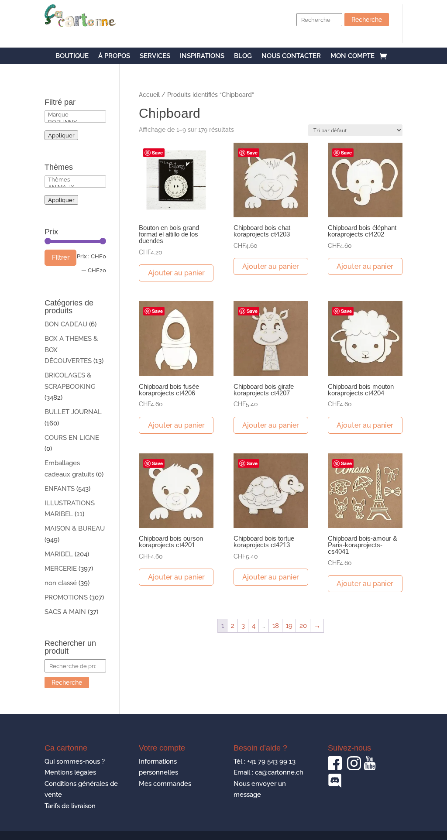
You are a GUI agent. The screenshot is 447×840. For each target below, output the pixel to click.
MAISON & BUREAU (75, 528)
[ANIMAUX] (75, 187)
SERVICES (155, 56)
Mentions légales (70, 772)
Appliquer (61, 135)
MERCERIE (61, 569)
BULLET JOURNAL (73, 412)
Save (157, 152)
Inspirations (202, 56)
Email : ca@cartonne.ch (268, 772)
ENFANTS (60, 489)
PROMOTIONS (66, 597)
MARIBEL (59, 554)
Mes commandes (165, 784)
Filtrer (60, 257)
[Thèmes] (75, 179)
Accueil (149, 94)
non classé (61, 583)
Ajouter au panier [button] (176, 273)
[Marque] (75, 114)
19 (289, 626)
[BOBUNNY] (75, 122)
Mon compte (352, 56)
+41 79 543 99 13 (271, 761)
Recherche (366, 19)
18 (275, 626)
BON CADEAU (66, 324)
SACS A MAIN (65, 612)
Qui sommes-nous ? (75, 761)
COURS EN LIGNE (72, 438)
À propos (114, 56)
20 (303, 626)
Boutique (72, 56)
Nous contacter (291, 56)
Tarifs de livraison (70, 806)
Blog (243, 56)
